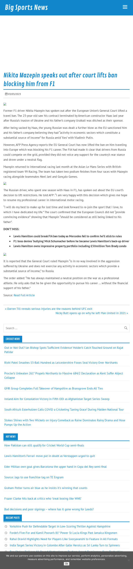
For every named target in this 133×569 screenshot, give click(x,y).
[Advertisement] (66, 45)
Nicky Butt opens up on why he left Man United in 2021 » (92, 313)
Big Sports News (26, 7)
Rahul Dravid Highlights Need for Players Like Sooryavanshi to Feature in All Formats (64, 539)
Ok (66, 563)
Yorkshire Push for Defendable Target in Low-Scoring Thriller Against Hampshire (60, 526)
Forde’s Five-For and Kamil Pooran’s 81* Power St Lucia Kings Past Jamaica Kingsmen (63, 533)
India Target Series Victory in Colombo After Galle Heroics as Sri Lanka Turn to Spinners (65, 545)
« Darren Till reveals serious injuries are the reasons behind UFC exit (48, 309)
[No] (128, 560)
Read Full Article (24, 295)
